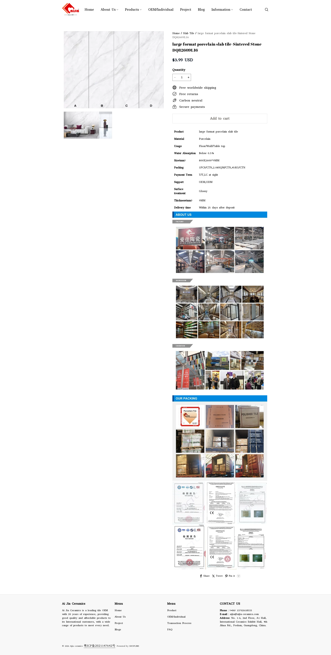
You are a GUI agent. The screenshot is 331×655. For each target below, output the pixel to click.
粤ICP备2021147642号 (99, 646)
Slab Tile (188, 33)
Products (132, 9)
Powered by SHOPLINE (128, 646)
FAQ (169, 629)
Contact (246, 9)
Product (171, 610)
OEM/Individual (160, 9)
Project (185, 9)
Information (221, 9)
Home (89, 9)
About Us (108, 9)
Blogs (118, 629)
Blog (201, 9)
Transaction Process (179, 623)
